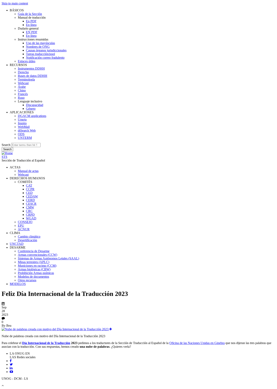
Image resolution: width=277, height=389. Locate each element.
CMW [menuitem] (30, 207)
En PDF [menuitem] (31, 21)
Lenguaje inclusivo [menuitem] (30, 101)
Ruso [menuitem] (21, 97)
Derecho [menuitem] (23, 72)
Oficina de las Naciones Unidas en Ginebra (197, 343)
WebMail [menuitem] (24, 127)
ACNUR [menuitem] (24, 229)
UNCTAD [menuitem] (17, 244)
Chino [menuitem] (22, 90)
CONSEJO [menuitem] (25, 222)
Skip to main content (15, 3)
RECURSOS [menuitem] (18, 65)
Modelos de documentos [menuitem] (33, 276)
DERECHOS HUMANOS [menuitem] (27, 178)
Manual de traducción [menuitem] (32, 17)
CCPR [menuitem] (30, 189)
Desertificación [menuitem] (27, 240)
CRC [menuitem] (29, 211)
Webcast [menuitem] (23, 83)
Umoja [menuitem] (22, 119)
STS (4, 156)
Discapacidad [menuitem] (34, 105)
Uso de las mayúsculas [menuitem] (40, 43)
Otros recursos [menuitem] (27, 280)
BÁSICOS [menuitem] (17, 10)
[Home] (7, 153)
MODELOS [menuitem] (18, 284)
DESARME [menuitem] (18, 247)
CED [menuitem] (29, 192)
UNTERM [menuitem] (25, 137)
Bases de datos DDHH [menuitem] (32, 76)
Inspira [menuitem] (22, 123)
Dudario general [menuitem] (28, 28)
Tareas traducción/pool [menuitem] (40, 54)
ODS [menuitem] (21, 134)
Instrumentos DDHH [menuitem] (31, 68)
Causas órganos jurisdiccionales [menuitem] (46, 50)
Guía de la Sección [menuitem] (30, 14)
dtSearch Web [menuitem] (27, 130)
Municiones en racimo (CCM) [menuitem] (37, 265)
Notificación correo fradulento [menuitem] (45, 57)
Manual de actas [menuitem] (28, 171)
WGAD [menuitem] (31, 218)
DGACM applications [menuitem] (32, 116)
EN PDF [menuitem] (31, 32)
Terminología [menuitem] (26, 79)
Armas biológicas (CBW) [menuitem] (34, 269)
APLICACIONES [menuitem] (22, 112)
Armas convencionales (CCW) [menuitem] (37, 254)
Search (6, 145)
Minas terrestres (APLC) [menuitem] (33, 262)
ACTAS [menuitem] (15, 167)
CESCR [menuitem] (31, 203)
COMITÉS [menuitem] (25, 182)
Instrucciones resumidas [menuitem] (33, 39)
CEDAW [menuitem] (32, 196)
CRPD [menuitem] (30, 214)
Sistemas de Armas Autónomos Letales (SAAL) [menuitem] (48, 258)
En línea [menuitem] (31, 25)
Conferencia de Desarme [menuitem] (33, 251)
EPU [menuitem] (21, 225)
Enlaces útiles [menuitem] (26, 61)
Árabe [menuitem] (22, 86)
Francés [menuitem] (23, 94)
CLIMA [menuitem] (15, 233)
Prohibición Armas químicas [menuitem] (36, 273)
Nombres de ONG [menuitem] (38, 46)
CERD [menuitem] (30, 200)
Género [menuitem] (30, 108)
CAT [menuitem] (29, 185)
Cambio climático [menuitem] (29, 236)
